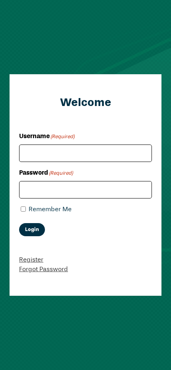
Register (31, 260)
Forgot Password (43, 269)
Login (32, 229)
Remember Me (50, 209)
